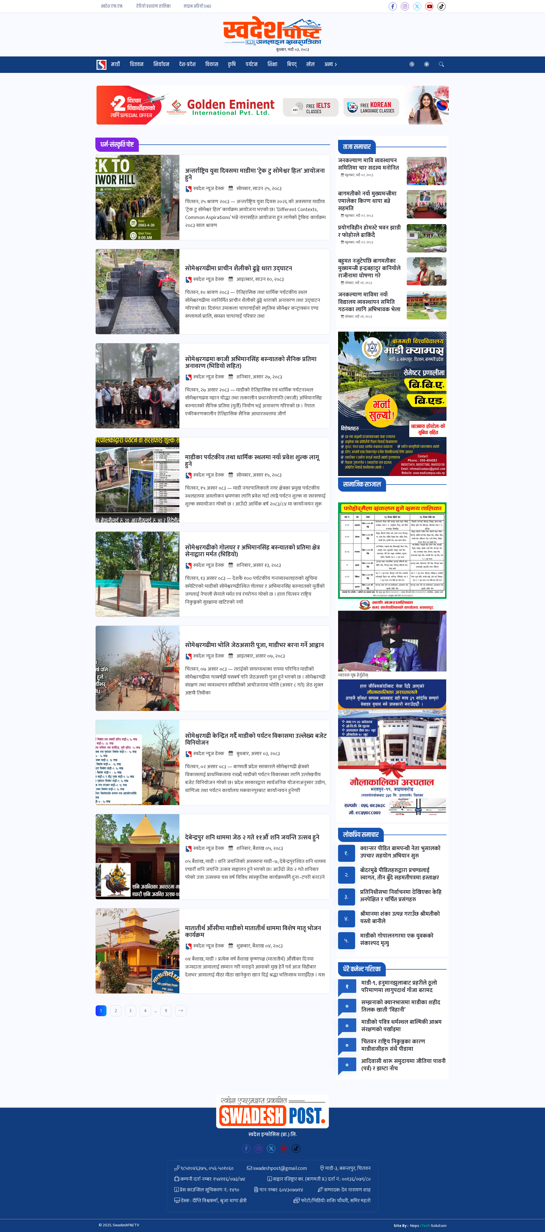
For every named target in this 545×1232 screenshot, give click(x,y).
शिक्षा (272, 65)
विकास (211, 65)
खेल (310, 65)
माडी (115, 65)
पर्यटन (252, 65)
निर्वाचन (161, 65)
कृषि (232, 65)
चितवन (137, 65)
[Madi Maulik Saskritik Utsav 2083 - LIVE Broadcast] (392, 641)
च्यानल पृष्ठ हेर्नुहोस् (353, 675)
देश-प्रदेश (187, 65)
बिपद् (292, 65)
